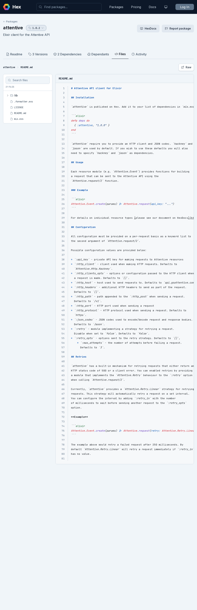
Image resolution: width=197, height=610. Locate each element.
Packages (116, 7)
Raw (188, 67)
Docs (152, 7)
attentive (13, 27)
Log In (184, 7)
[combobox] (69, 7)
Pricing (136, 7)
